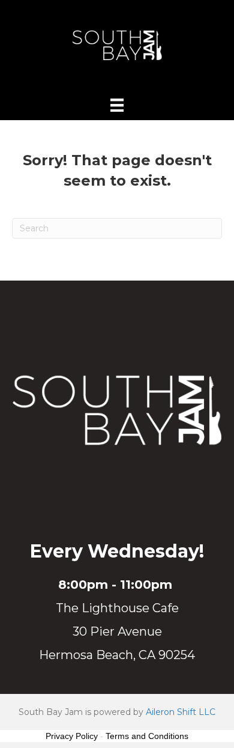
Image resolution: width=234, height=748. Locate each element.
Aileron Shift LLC (180, 712)
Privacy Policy (72, 736)
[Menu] (117, 105)
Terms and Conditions (147, 736)
